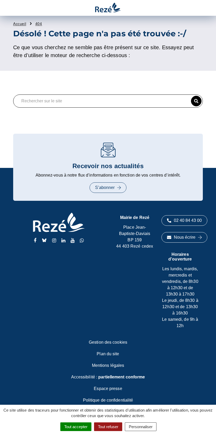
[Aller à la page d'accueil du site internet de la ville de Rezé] (108, 8)
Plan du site (108, 354)
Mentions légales (108, 365)
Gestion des (108, 342)
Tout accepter (75, 426)
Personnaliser (141, 426)
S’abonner (105, 187)
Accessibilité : (108, 377)
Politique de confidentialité (108, 400)
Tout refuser (108, 426)
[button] (196, 101)
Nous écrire (184, 237)
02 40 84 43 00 (188, 220)
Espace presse (108, 388)
